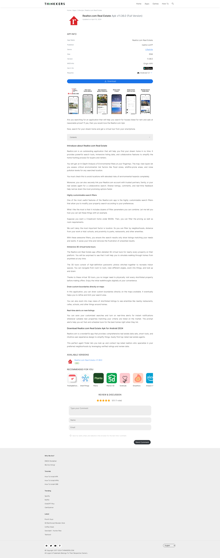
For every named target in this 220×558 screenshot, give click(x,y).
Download (110, 81)
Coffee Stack (49, 527)
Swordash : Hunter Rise (53, 531)
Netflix (47, 500)
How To (165, 4)
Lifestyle (81, 10)
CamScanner (49, 507)
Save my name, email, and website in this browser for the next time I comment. (99, 436)
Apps (147, 4)
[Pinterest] (60, 546)
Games (156, 4)
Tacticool (48, 534)
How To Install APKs (52, 480)
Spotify (47, 496)
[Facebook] (46, 546)
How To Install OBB (51, 484)
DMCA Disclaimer (51, 461)
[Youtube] (55, 546)
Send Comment (142, 442)
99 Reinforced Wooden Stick (55, 523)
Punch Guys (49, 519)
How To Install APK (51, 476)
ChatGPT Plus (49, 504)
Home (138, 4)
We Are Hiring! (50, 465)
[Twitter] (51, 546)
